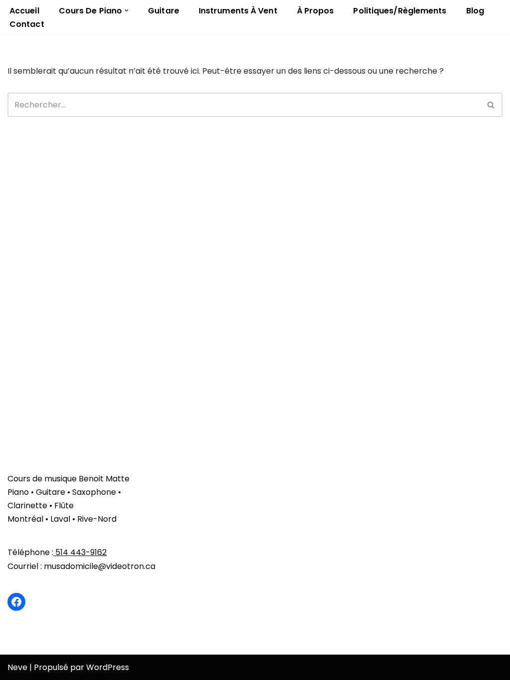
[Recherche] (491, 105)
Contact (26, 24)
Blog (475, 10)
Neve (17, 667)
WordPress (107, 667)
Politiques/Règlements (399, 10)
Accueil (24, 10)
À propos (315, 10)
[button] (126, 10)
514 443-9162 (80, 552)
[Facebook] (16, 602)
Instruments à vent (238, 10)
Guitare (163, 10)
